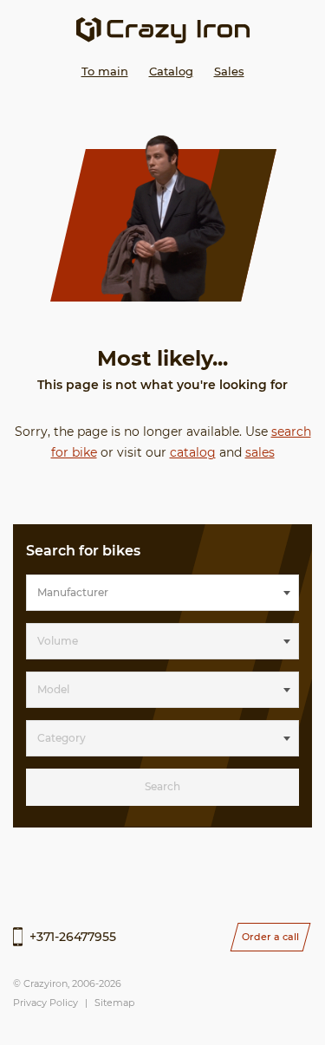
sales (260, 452)
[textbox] (162, 592)
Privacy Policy (45, 1002)
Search (162, 786)
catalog (193, 452)
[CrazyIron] (163, 30)
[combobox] (162, 592)
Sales (229, 71)
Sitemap (114, 1002)
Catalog (171, 71)
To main (104, 71)
